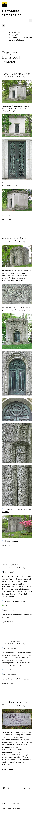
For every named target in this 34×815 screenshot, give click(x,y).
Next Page (27, 788)
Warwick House (18, 663)
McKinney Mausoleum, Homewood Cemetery (14, 240)
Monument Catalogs (16, 40)
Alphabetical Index (15, 32)
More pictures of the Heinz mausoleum (16, 679)
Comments (6, 215)
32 (8, 788)
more (4, 617)
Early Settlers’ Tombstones (18, 37)
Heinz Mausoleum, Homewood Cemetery (13, 642)
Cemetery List (14, 35)
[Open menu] (30, 20)
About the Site (14, 30)
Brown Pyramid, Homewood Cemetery (13, 566)
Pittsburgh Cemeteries (10, 804)
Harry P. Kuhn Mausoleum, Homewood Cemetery (16, 75)
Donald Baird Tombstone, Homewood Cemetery (15, 704)
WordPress (21, 808)
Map (30, 37)
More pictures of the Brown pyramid (15, 615)
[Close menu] (3, 25)
